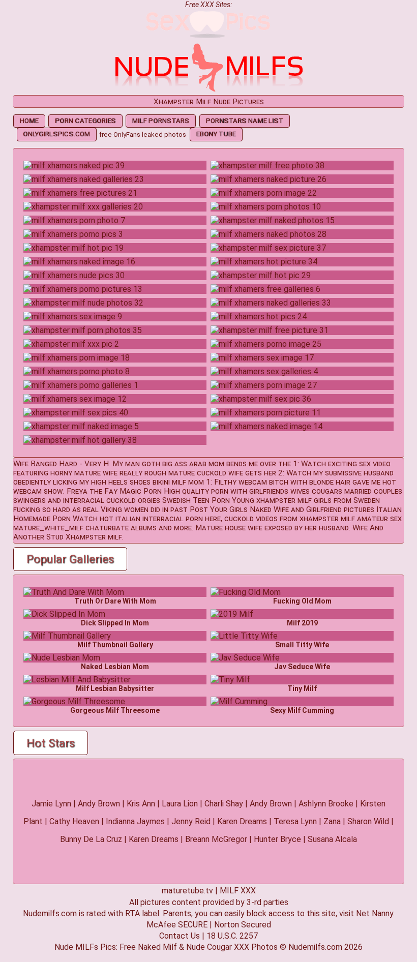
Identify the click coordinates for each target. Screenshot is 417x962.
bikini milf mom (178, 482)
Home (29, 121)
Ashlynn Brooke (326, 803)
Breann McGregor (216, 839)
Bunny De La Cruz (91, 839)
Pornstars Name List (244, 121)
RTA (132, 913)
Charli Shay (223, 803)
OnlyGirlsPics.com (56, 134)
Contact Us (179, 936)
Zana (332, 821)
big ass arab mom (193, 463)
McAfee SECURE (176, 924)
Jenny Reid (191, 821)
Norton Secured (242, 924)
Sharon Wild (368, 821)
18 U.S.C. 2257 (232, 936)
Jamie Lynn (51, 803)
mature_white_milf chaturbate (71, 527)
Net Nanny (374, 913)
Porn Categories (85, 121)
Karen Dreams (242, 821)
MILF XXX (238, 890)
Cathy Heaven (74, 821)
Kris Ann (141, 803)
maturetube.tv (187, 890)
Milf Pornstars (160, 121)
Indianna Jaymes (135, 821)
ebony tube (216, 134)
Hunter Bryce (277, 839)
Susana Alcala (332, 839)
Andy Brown (99, 803)
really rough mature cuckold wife (181, 472)
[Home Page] (208, 90)
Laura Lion (180, 803)
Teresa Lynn (295, 821)
